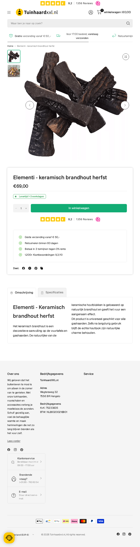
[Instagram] (17, 450)
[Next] (125, 105)
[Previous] (30, 105)
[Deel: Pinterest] (36, 268)
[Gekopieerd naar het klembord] (41, 268)
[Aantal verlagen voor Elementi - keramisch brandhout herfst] (16, 208)
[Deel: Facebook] (23, 268)
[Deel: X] (29, 268)
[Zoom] (125, 56)
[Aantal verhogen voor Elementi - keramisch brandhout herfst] (26, 208)
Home (10, 46)
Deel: (16, 268)
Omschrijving (24, 292)
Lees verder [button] (13, 441)
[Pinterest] (23, 450)
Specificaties (54, 292)
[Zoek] (128, 23)
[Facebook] (10, 450)
